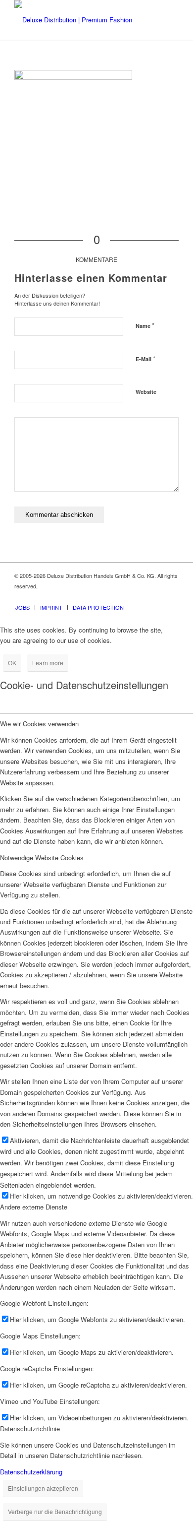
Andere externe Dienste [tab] (33, 1206)
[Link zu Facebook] (141, 596)
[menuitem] (22, 607)
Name (145, 325)
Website (146, 391)
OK (12, 662)
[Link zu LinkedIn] (171, 596)
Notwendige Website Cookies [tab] (42, 857)
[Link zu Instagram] (156, 596)
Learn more (47, 662)
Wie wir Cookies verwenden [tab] (39, 723)
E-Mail (145, 358)
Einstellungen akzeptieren (43, 1488)
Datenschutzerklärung (31, 1471)
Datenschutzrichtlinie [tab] (30, 1428)
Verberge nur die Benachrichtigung (55, 1511)
